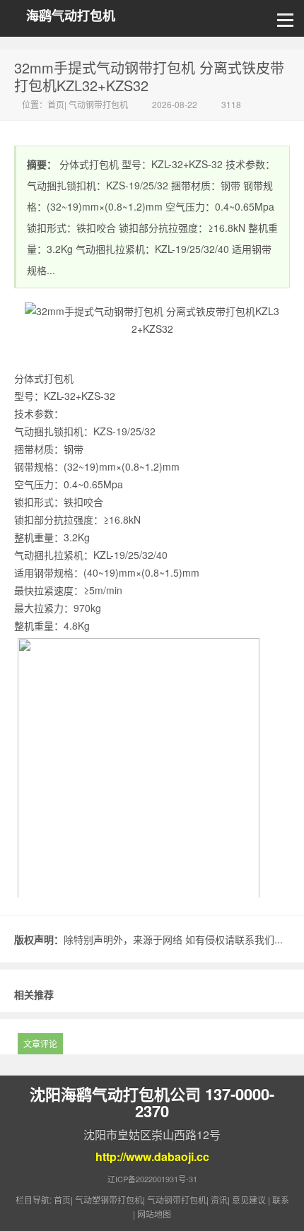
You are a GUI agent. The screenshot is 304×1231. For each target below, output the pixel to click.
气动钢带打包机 (98, 104)
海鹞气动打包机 (70, 16)
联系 (280, 1200)
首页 (55, 104)
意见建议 (249, 1200)
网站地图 (154, 1214)
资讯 (219, 1200)
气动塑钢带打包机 (109, 1200)
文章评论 (40, 1043)
